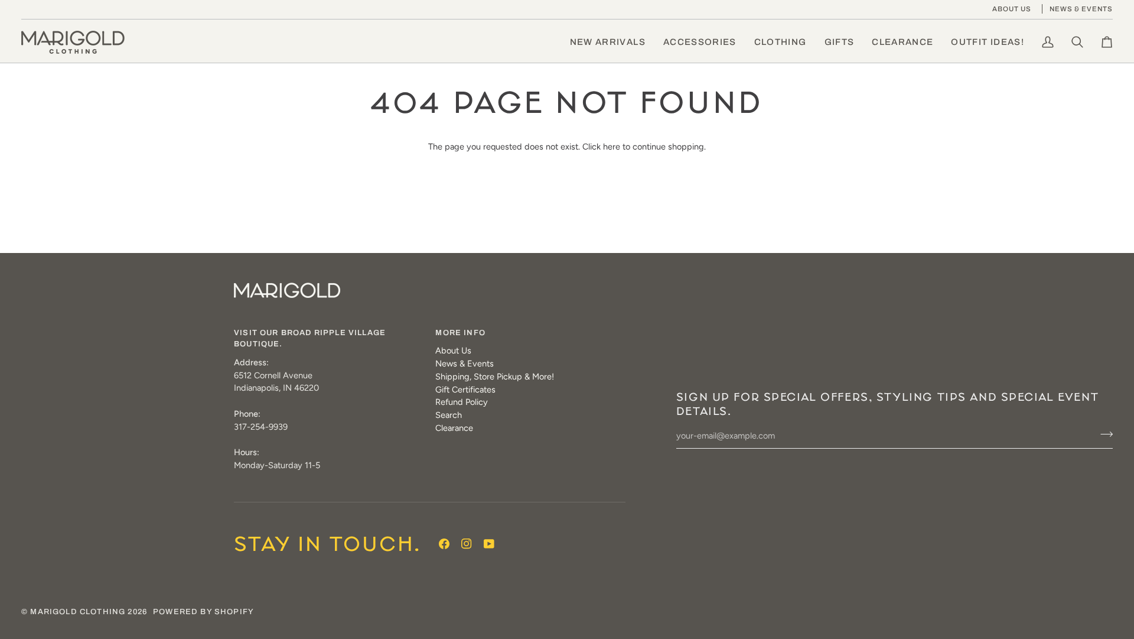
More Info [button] (460, 333)
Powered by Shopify (203, 612)
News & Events (464, 363)
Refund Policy (461, 402)
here (611, 146)
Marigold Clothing (77, 612)
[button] (699, 42)
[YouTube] (489, 544)
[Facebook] (444, 544)
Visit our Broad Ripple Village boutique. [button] (310, 339)
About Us (453, 350)
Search (448, 415)
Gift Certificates (465, 389)
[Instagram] (466, 544)
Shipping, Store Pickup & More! (494, 376)
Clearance (454, 428)
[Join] (1103, 434)
